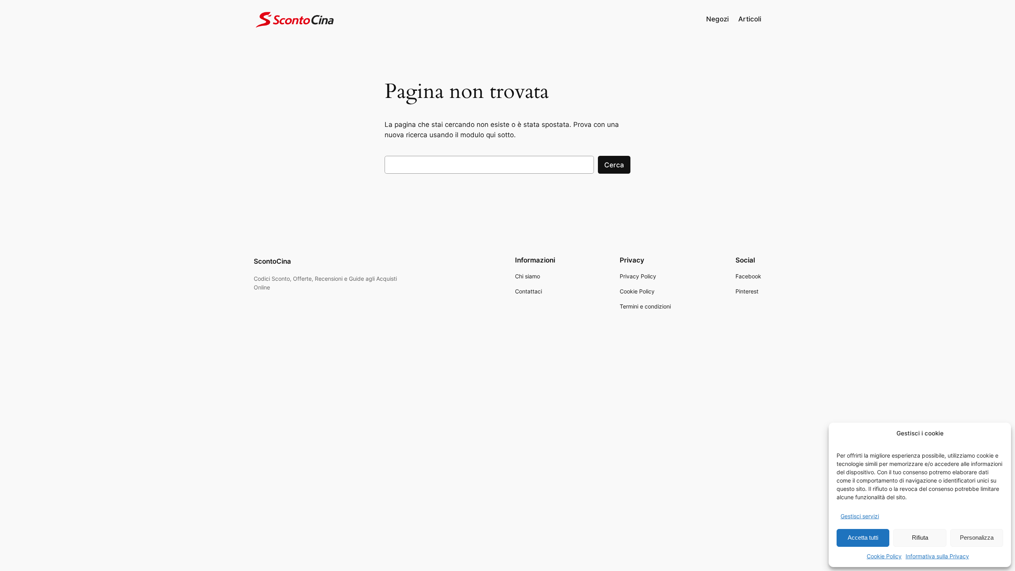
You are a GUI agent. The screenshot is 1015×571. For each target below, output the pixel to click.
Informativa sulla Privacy (937, 556)
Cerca (614, 165)
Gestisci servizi (860, 516)
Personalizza (977, 537)
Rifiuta (920, 537)
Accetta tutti (863, 537)
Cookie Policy (884, 556)
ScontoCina (272, 261)
